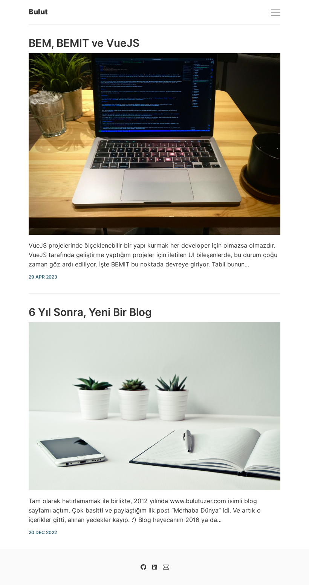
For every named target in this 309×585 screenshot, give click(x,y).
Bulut (38, 12)
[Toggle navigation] (275, 12)
